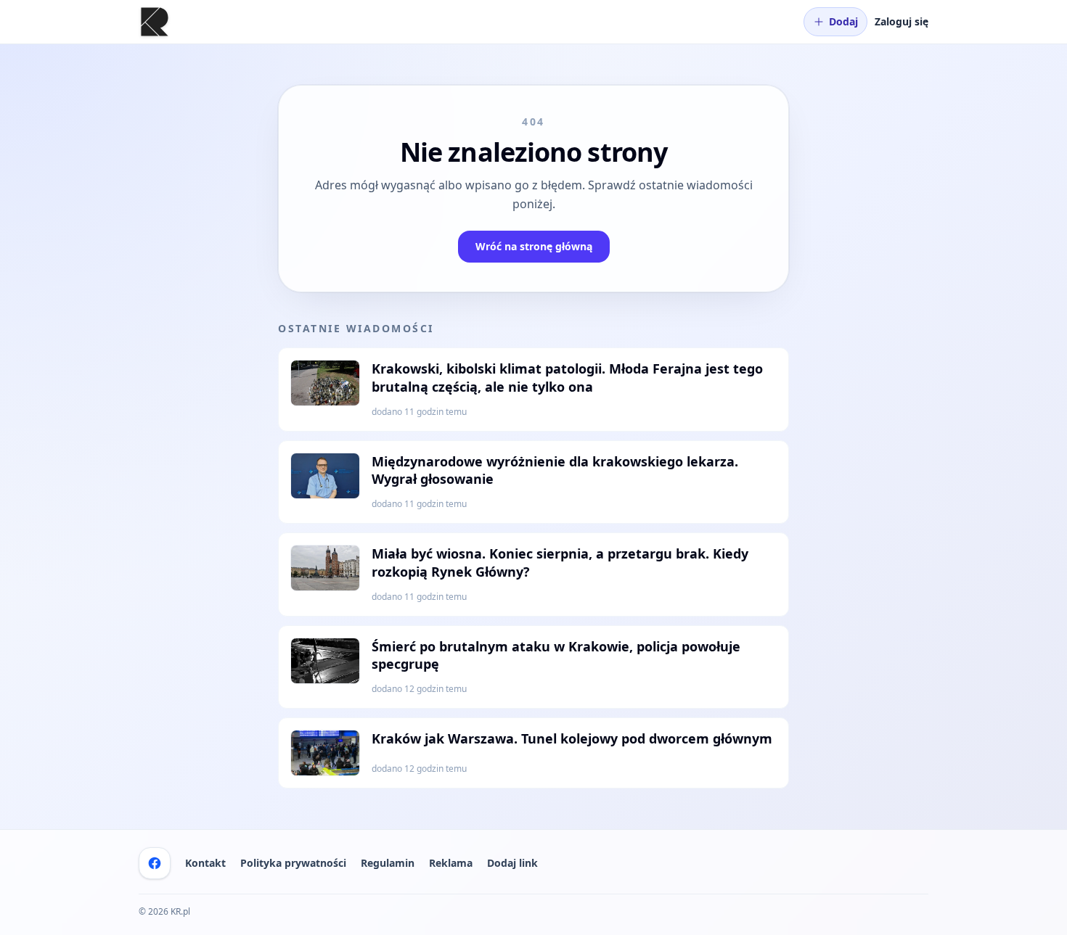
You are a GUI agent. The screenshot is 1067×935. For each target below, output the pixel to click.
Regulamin (387, 863)
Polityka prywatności (293, 863)
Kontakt (205, 863)
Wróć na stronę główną (533, 246)
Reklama (451, 863)
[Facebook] (155, 863)
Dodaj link (512, 863)
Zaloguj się (901, 21)
